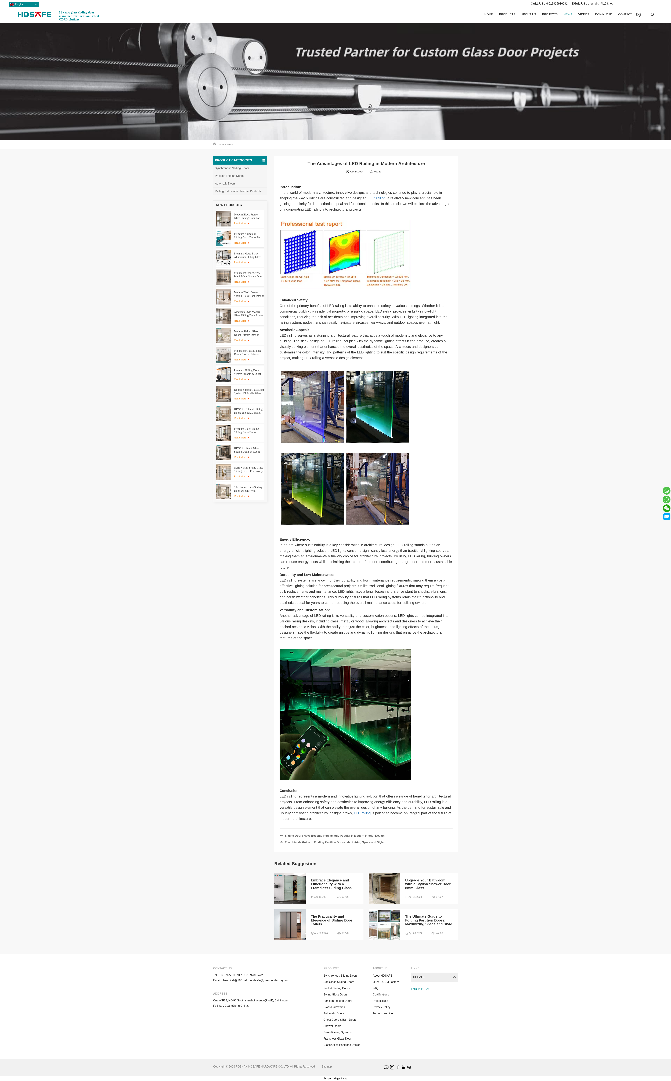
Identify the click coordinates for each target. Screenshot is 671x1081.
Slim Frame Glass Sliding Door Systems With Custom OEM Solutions (248, 489)
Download (603, 14)
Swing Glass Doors (335, 994)
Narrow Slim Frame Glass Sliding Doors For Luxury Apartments (248, 469)
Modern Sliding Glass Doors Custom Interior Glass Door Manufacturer (248, 333)
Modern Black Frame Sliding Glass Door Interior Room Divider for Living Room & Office (249, 294)
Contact (625, 14)
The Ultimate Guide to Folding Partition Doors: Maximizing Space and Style (334, 842)
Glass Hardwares (334, 1007)
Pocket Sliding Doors (336, 988)
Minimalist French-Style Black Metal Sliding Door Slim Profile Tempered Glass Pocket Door (248, 274)
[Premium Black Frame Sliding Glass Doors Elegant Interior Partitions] (223, 433)
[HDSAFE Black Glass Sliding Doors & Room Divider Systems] (223, 452)
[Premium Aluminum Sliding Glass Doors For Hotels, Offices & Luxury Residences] (223, 238)
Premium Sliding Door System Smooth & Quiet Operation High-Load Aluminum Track (247, 372)
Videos (583, 14)
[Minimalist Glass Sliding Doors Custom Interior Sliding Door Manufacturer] (223, 355)
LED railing (377, 198)
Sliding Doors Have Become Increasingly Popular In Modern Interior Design (335, 835)
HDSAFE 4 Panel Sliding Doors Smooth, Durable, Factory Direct (248, 411)
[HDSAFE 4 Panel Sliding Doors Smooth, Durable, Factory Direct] (223, 413)
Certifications (381, 994)
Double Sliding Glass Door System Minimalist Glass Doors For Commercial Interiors (249, 391)
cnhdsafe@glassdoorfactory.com (269, 980)
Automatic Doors (225, 183)
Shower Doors (332, 1026)
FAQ (375, 988)
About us (528, 14)
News (568, 14)
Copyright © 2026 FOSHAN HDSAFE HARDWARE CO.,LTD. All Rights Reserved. (264, 1066)
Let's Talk (417, 988)
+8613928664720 (253, 975)
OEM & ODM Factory (386, 981)
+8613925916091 (549, 3)
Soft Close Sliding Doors (338, 981)
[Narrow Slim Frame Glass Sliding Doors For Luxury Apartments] (223, 472)
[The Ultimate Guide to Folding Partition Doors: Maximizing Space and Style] (355, 924)
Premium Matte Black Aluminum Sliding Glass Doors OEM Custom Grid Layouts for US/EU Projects (248, 255)
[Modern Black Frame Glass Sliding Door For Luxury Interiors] (223, 218)
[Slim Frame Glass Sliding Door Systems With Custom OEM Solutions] (223, 491)
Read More (240, 223)
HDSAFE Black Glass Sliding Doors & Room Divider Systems (247, 450)
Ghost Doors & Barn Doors (339, 1019)
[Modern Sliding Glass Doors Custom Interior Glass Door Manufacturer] (223, 335)
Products (507, 14)
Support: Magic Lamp (335, 1078)
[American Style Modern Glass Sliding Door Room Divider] (223, 316)
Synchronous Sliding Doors (232, 168)
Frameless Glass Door (337, 1038)
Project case (380, 1000)
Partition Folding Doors (229, 175)
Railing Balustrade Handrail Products (238, 191)
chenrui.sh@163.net (592, 3)
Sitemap (327, 1066)
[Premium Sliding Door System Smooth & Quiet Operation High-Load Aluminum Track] (223, 374)
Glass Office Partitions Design (341, 1044)
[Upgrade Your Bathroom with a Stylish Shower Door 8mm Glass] (355, 888)
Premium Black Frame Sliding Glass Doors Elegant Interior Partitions (248, 430)
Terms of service (383, 1013)
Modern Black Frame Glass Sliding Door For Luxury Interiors (247, 216)
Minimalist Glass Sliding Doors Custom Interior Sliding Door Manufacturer (249, 352)
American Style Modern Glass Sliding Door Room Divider (248, 313)
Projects (550, 14)
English (19, 4)
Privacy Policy (381, 1007)
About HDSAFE (382, 975)
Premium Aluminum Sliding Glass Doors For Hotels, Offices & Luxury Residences (248, 235)
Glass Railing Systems (337, 1032)
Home (488, 14)
